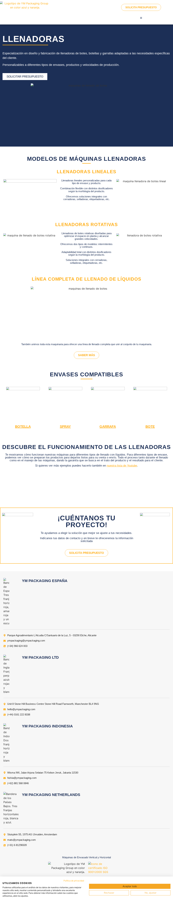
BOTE (150, 426)
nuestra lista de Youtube (122, 465)
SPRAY (65, 426)
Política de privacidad (74, 880)
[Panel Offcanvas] (141, 18)
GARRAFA (108, 426)
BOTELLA (23, 426)
